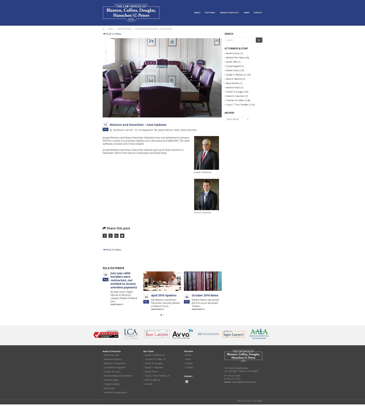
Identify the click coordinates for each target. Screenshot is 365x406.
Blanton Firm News (235, 57)
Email (122, 236)
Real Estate (109, 388)
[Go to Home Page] (103, 29)
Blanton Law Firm (124, 130)
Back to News (113, 33)
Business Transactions (115, 363)
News (246, 12)
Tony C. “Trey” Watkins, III (157, 375)
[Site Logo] (131, 13)
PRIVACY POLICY (244, 401)
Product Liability (112, 384)
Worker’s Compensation (115, 392)
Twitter (111, 236)
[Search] (259, 40)
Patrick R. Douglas (235, 91)
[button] (161, 315)
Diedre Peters (233, 70)
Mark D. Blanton (234, 78)
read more (116, 304)
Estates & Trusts (112, 371)
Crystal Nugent (233, 66)
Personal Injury (111, 379)
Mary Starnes (232, 83)
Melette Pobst (233, 87)
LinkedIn (116, 236)
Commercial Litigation (114, 367)
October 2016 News (205, 295)
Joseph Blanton (165, 130)
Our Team (209, 12)
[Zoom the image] (243, 351)
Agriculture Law (111, 355)
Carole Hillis (231, 61)
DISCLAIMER (257, 401)
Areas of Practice (229, 12)
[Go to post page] (162, 281)
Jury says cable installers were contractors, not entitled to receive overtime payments (123, 280)
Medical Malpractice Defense (118, 375)
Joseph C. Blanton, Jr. (236, 74)
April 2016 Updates (164, 295)
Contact (258, 12)
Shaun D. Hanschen (235, 96)
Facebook (105, 236)
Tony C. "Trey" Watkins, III (239, 104)
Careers (189, 363)
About (197, 12)
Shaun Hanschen (189, 130)
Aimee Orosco (233, 53)
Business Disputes (113, 359)
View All (148, 384)
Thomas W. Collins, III (236, 100)
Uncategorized (146, 130)
